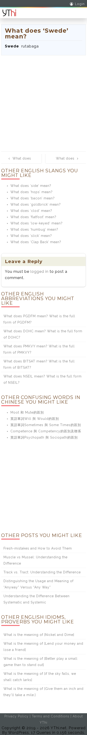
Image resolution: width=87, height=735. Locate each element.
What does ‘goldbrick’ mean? (35, 204)
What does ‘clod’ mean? (31, 211)
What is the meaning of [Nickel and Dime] (38, 635)
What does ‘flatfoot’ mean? (33, 217)
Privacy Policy (16, 716)
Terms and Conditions (50, 716)
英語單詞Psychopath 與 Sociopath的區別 (44, 437)
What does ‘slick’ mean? (31, 236)
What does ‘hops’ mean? (31, 192)
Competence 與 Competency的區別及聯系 (45, 431)
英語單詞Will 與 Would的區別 (34, 419)
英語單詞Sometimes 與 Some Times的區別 (45, 425)
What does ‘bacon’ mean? (32, 198)
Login (80, 4)
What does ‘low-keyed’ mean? (36, 223)
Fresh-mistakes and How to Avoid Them (37, 548)
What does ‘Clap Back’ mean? (35, 242)
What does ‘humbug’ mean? (34, 229)
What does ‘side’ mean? (30, 186)
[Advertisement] (43, 101)
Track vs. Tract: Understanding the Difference (42, 572)
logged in (39, 271)
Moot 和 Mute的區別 (27, 412)
